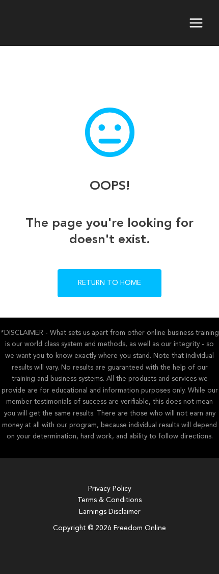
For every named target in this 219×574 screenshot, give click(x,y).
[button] (109, 283)
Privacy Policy (109, 489)
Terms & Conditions (109, 500)
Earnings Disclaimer (110, 512)
